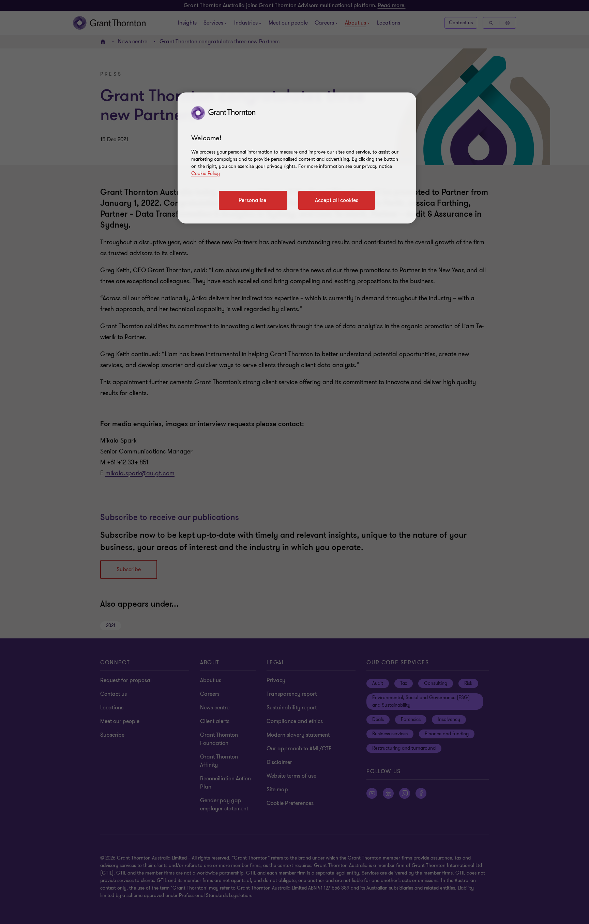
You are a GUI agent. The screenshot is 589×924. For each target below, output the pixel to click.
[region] (297, 157)
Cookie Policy (205, 173)
